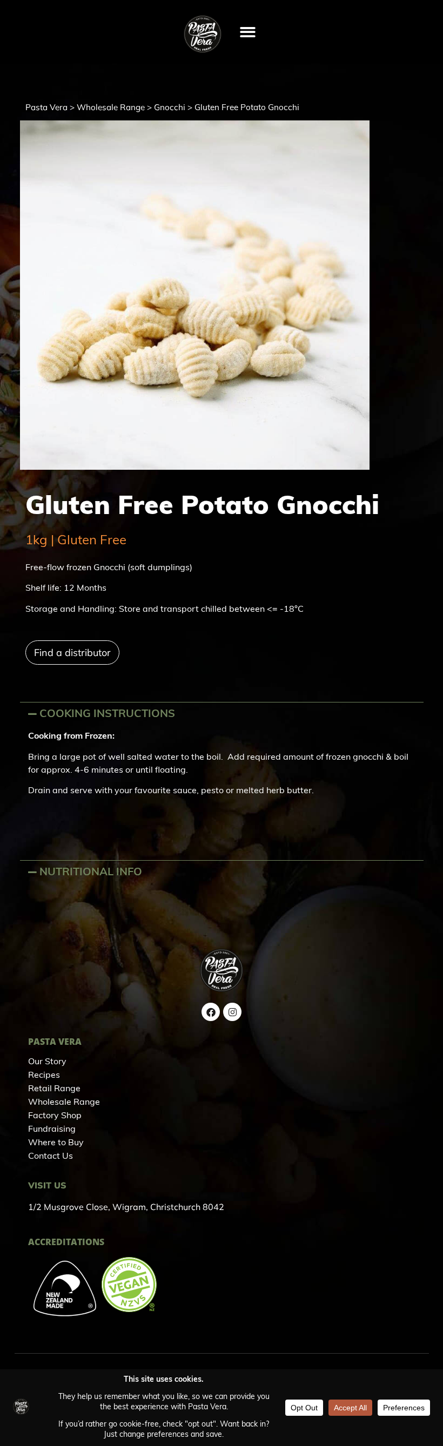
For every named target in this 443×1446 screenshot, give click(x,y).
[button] (247, 32)
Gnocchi (169, 107)
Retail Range (54, 1089)
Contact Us (50, 1156)
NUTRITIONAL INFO (90, 872)
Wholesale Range (111, 107)
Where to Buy (56, 1143)
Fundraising (52, 1129)
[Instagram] (232, 1012)
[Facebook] (211, 1012)
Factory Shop (55, 1116)
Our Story (47, 1062)
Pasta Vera (46, 107)
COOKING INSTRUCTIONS (107, 714)
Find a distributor (72, 652)
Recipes (44, 1075)
